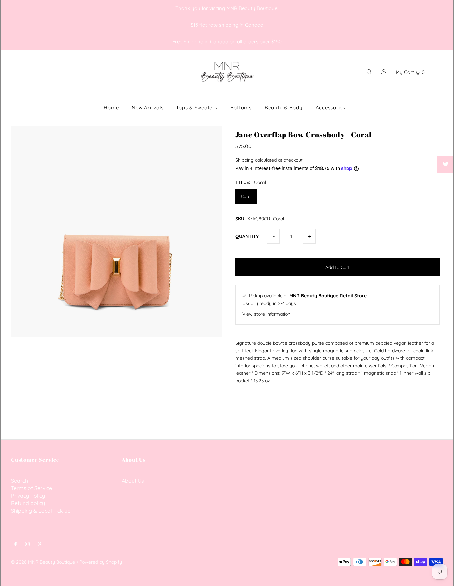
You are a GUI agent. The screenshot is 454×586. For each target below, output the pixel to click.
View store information (266, 314)
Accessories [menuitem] (330, 107)
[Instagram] (27, 544)
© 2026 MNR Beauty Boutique (43, 562)
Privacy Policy (28, 495)
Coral (246, 196)
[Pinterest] (39, 544)
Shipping (244, 160)
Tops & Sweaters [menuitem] (196, 107)
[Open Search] (369, 71)
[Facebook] (15, 544)
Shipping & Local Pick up (41, 510)
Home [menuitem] (111, 107)
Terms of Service (31, 488)
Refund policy (28, 503)
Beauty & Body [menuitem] (284, 107)
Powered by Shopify (100, 562)
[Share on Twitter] (445, 164)
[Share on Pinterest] (445, 181)
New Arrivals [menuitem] (147, 107)
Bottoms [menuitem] (241, 107)
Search (19, 480)
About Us (133, 480)
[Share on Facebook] (445, 148)
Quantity (247, 236)
